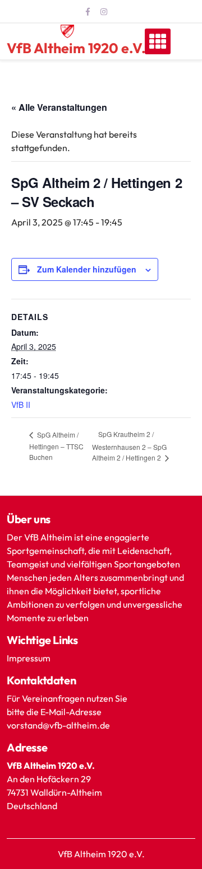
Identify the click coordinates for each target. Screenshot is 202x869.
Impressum (28, 658)
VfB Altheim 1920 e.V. (76, 48)
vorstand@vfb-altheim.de (59, 725)
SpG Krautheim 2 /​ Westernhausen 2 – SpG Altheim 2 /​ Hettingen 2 (129, 445)
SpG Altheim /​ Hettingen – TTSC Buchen (56, 446)
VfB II (20, 404)
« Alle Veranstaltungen (59, 107)
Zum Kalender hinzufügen (86, 269)
